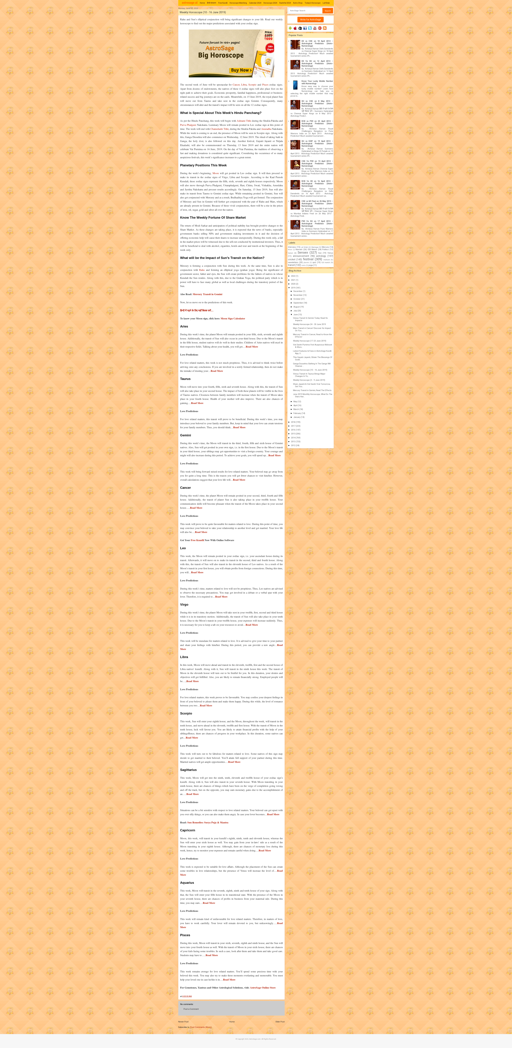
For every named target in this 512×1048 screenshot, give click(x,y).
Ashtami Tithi (244, 120)
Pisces (265, 84)
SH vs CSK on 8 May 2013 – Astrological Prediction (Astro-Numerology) (317, 103)
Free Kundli (222, 3)
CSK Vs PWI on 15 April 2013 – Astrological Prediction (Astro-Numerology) (317, 163)
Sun (320, 253)
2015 (293, 433)
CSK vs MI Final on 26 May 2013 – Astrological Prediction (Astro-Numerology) (317, 203)
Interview (292, 247)
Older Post (280, 1022)
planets (306, 262)
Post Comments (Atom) (201, 1027)
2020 (293, 284)
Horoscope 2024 (270, 3)
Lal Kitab (326, 3)
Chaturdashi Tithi (219, 128)
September (298, 303)
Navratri (299, 249)
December (298, 291)
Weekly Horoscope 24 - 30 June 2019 (309, 324)
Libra (244, 84)
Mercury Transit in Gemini (207, 294)
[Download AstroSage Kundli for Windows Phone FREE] (300, 30)
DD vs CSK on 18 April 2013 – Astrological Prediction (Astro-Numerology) (317, 43)
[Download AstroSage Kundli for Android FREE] (290, 30)
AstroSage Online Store (262, 987)
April (295, 405)
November (298, 295)
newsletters (293, 262)
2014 (293, 437)
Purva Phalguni (188, 124)
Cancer (236, 84)
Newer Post (183, 1022)
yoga (310, 265)
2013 (293, 441)
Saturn (290, 253)
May (295, 401)
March (296, 409)
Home (202, 3)
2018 (293, 422)
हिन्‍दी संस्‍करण (211, 3)
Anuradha (266, 128)
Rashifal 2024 (285, 3)
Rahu (202, 269)
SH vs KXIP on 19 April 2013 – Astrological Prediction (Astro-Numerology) (317, 143)
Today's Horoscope (313, 3)
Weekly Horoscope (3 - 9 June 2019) (309, 380)
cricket (291, 259)
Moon (216, 173)
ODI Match (312, 249)
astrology (321, 256)
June (295, 314)
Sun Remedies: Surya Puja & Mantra (207, 822)
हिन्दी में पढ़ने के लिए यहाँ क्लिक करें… (196, 310)
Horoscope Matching (238, 3)
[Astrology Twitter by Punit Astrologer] (310, 30)
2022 (293, 276)
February (297, 413)
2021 (293, 280)
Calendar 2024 (255, 3)
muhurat (326, 260)
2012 (293, 445)
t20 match (325, 262)
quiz (314, 262)
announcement (301, 256)
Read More (192, 681)
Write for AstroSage (310, 19)
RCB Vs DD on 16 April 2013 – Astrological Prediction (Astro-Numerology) (317, 183)
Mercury (325, 247)
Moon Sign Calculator (232, 318)
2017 (293, 426)
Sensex (303, 252)
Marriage (314, 247)
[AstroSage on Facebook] (305, 30)
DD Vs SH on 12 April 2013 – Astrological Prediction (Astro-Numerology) (317, 63)
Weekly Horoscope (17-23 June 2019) (309, 341)
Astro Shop (298, 3)
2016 (293, 430)
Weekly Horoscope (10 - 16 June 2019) (310, 370)
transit (291, 265)
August (296, 307)
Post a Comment (191, 1009)
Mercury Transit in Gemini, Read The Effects (312, 390)
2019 (293, 288)
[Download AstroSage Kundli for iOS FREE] (295, 30)
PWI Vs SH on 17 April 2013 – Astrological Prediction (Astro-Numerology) (317, 223)
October (297, 299)
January (297, 417)
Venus (330, 253)
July (295, 310)
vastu (303, 265)
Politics (325, 249)
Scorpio (252, 84)
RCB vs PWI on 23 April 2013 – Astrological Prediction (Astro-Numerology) (317, 123)
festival (308, 259)
